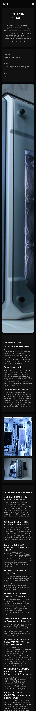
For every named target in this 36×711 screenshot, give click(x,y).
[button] (33, 3)
